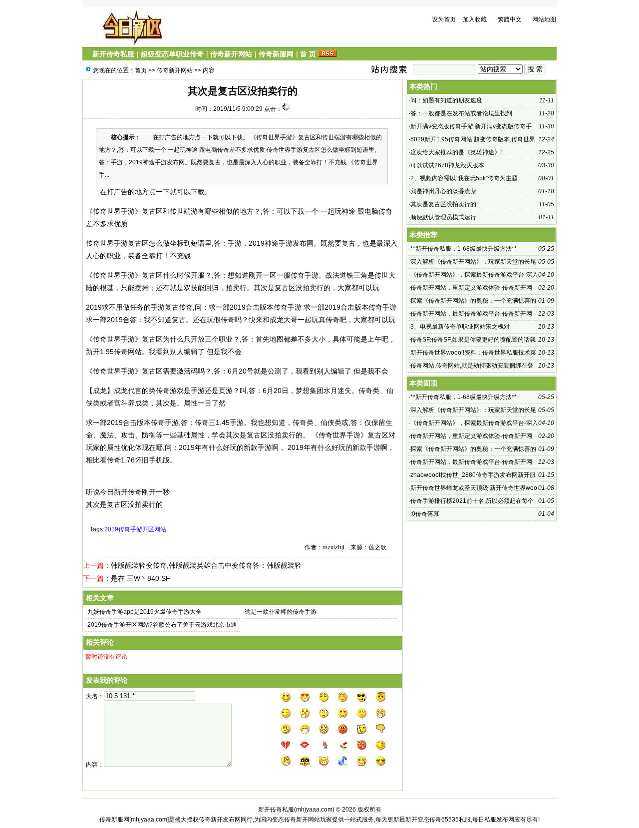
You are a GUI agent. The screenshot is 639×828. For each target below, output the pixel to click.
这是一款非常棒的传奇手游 (281, 611)
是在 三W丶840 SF (140, 578)
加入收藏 (475, 19)
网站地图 (544, 19)
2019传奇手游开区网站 (135, 529)
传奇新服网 (276, 54)
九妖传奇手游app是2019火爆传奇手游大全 (144, 611)
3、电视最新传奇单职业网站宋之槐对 (460, 326)
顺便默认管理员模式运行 (443, 217)
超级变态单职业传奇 (172, 54)
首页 (141, 70)
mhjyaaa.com (314, 809)
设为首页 (444, 19)
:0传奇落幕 (424, 513)
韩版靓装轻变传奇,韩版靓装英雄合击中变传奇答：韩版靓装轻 (206, 565)
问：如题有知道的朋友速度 (446, 100)
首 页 (308, 54)
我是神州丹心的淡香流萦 (443, 191)
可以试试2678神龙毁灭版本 (447, 165)
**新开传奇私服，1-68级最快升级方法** (463, 248)
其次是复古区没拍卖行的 (443, 204)
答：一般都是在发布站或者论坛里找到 (461, 113)
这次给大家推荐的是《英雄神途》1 (457, 152)
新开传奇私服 (113, 54)
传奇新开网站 (231, 54)
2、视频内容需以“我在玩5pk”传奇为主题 (464, 178)
